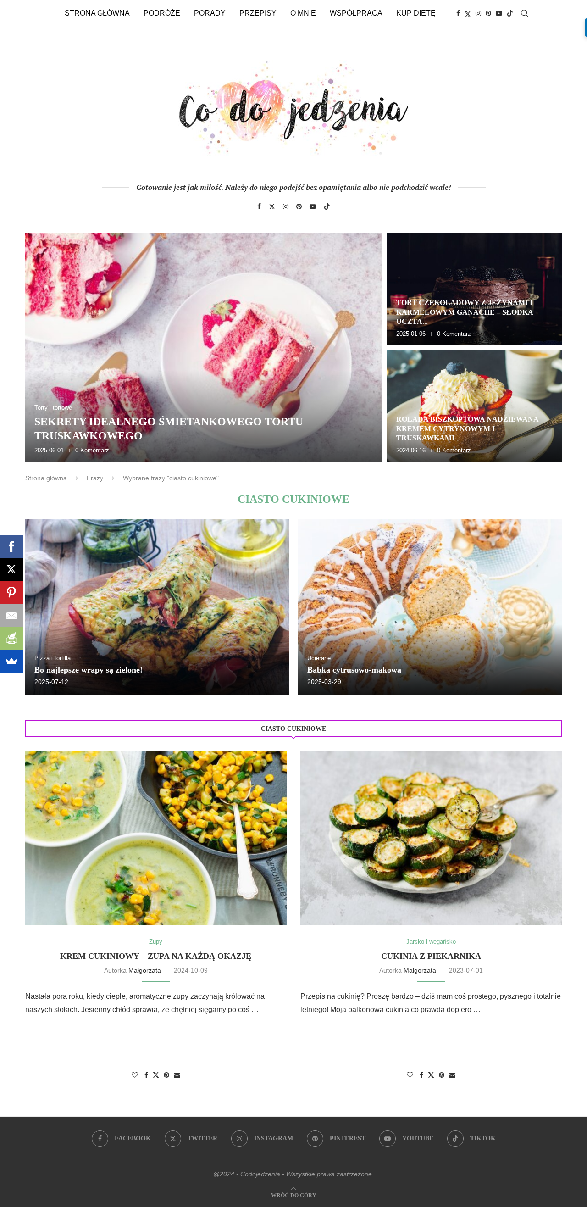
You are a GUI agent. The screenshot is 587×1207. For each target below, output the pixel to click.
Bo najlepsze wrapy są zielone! (88, 669)
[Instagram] (478, 13)
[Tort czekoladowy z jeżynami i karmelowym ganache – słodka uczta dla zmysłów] (474, 289)
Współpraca (356, 13)
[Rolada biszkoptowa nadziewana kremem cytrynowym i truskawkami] (474, 406)
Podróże (162, 13)
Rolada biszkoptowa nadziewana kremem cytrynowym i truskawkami (467, 428)
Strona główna (97, 13)
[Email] (11, 615)
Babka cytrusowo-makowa (354, 669)
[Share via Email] (177, 1075)
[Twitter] (468, 13)
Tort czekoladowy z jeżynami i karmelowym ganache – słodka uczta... (464, 312)
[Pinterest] (488, 13)
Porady (210, 13)
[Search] (524, 13)
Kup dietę (416, 13)
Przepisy (258, 13)
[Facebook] (458, 13)
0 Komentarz (92, 450)
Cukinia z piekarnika (431, 956)
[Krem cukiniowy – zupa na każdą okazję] (156, 838)
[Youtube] (499, 13)
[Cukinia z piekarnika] (431, 838)
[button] (42, 347)
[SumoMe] (11, 661)
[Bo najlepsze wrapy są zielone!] (157, 607)
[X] (11, 569)
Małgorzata (144, 970)
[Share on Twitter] (156, 1075)
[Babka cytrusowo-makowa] (430, 607)
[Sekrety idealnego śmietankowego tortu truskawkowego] (203, 347)
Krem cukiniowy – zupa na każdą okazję (155, 956)
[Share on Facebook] (146, 1075)
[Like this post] (135, 1075)
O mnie (303, 13)
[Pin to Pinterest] (166, 1075)
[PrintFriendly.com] (11, 638)
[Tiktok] (510, 13)
